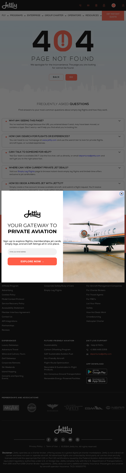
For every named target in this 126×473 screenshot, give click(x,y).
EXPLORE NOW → (32, 261)
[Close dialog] (122, 194)
